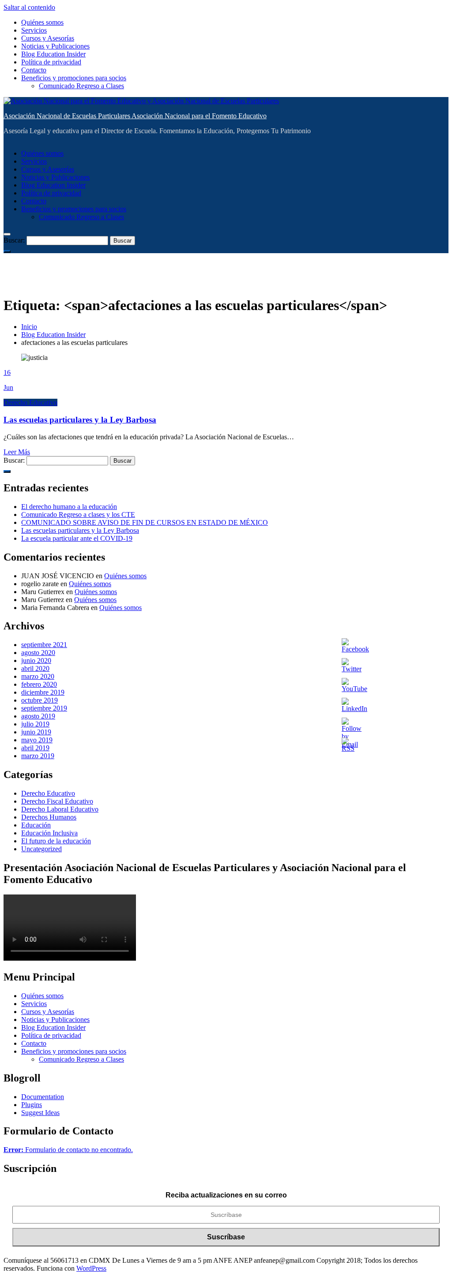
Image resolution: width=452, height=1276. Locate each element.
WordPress (91, 1268)
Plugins (31, 1104)
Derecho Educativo (30, 402)
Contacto (33, 70)
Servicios (34, 30)
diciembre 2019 (42, 692)
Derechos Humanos (48, 817)
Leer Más (17, 452)
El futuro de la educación (56, 841)
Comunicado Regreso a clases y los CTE (78, 514)
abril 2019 (35, 748)
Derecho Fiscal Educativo (57, 801)
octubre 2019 (39, 700)
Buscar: (14, 240)
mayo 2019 (37, 740)
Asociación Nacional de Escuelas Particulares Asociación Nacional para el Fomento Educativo (135, 116)
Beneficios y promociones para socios (73, 78)
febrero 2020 (39, 684)
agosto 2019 (38, 716)
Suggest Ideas (40, 1112)
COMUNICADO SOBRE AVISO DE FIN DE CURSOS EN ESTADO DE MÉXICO (144, 522)
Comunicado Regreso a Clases (81, 86)
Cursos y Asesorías (47, 38)
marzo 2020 (37, 676)
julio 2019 (35, 724)
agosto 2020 (38, 652)
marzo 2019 (37, 756)
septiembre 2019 (44, 708)
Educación (36, 825)
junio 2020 (36, 660)
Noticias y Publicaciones (55, 46)
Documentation (42, 1096)
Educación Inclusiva (49, 833)
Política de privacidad (51, 62)
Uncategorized (41, 849)
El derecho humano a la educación (69, 506)
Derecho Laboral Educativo (59, 809)
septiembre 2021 (44, 644)
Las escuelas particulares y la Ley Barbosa (80, 419)
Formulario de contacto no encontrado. (68, 1149)
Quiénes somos (42, 22)
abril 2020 (35, 668)
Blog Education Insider (53, 54)
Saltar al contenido (29, 7)
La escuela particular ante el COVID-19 (76, 538)
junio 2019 (36, 732)
